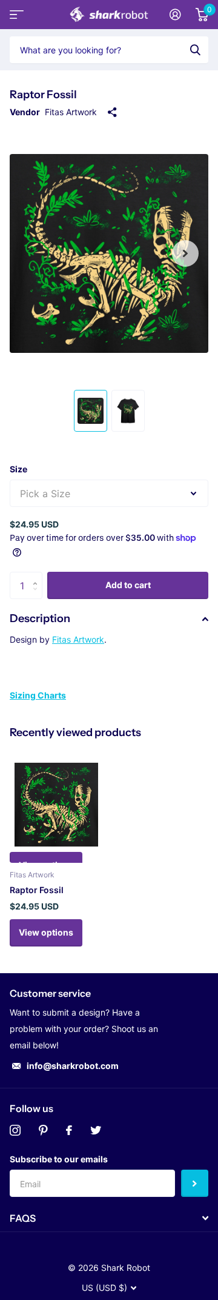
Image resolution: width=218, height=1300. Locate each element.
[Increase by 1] (37, 576)
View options (46, 932)
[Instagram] (15, 1130)
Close (109, 1218)
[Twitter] (95, 1130)
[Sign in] (175, 14)
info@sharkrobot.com (73, 1065)
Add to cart (128, 585)
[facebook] (69, 1130)
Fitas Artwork (71, 112)
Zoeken (195, 49)
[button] (185, 253)
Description (40, 618)
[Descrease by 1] (37, 596)
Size (18, 469)
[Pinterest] (43, 1130)
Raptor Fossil (37, 890)
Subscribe (194, 1183)
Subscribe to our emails (59, 1159)
